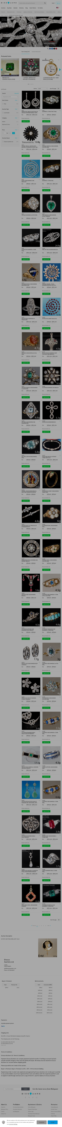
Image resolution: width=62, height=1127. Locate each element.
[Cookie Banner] (31, 1122)
